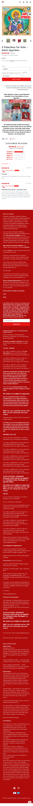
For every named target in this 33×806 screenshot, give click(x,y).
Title (3, 66)
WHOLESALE (18, 507)
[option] (8, 40)
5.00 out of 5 (20, 146)
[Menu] (30, 2)
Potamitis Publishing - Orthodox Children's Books (18, 798)
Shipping (11, 60)
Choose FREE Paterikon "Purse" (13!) (11, 73)
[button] (5, 53)
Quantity (24, 72)
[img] (5, 168)
